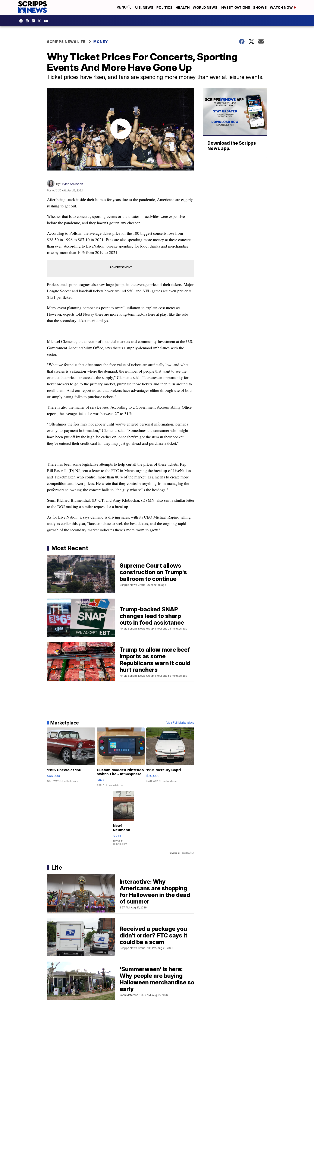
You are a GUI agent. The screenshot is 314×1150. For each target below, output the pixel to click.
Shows (260, 7)
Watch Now (282, 7)
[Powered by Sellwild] (188, 852)
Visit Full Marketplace (180, 722)
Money (100, 41)
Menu (122, 7)
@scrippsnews (47, 21)
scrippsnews (22, 21)
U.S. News (144, 7)
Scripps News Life (66, 41)
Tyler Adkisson (72, 184)
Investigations (235, 7)
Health (183, 7)
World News (205, 7)
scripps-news (34, 21)
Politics (164, 7)
